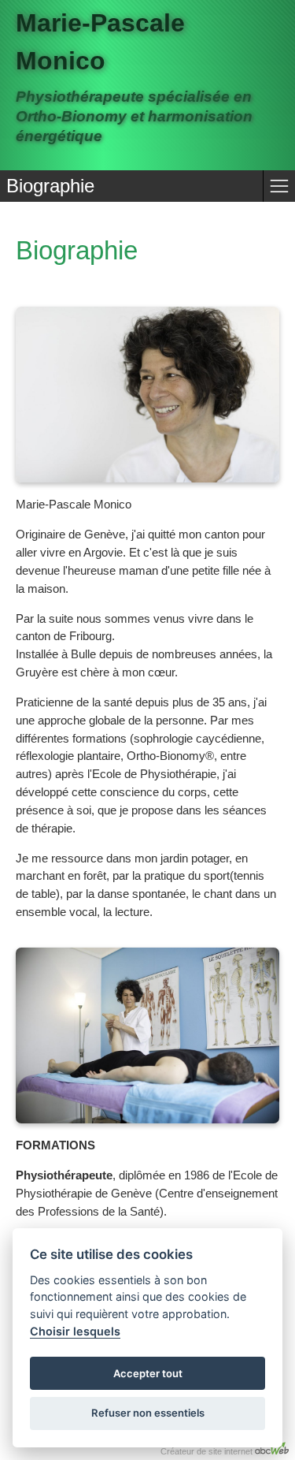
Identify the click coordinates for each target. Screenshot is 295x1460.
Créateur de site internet (207, 1451)
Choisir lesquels (75, 1331)
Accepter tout (148, 1373)
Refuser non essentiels (148, 1412)
